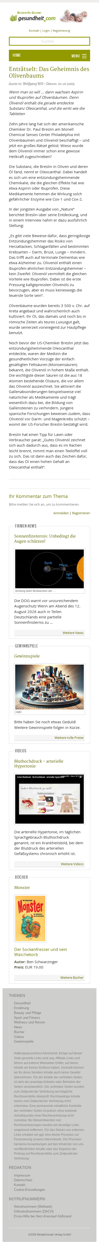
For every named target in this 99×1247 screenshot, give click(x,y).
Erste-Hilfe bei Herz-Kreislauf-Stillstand (42, 1216)
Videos (19, 1037)
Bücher (19, 1032)
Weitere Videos (72, 864)
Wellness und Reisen (29, 1022)
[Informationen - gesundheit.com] (49, 16)
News (18, 1027)
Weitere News (73, 633)
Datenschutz (23, 1180)
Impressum (22, 1175)
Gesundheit (22, 1003)
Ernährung (21, 1008)
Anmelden (61, 513)
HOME (17, 55)
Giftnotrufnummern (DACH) (34, 1211)
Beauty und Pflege (27, 1013)
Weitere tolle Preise (69, 738)
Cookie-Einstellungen (29, 1190)
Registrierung (61, 30)
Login (46, 30)
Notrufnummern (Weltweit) (33, 1206)
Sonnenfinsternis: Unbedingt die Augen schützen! (45, 539)
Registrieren (81, 513)
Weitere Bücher (72, 977)
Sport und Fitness (27, 1018)
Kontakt (34, 30)
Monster (22, 887)
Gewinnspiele (27, 656)
